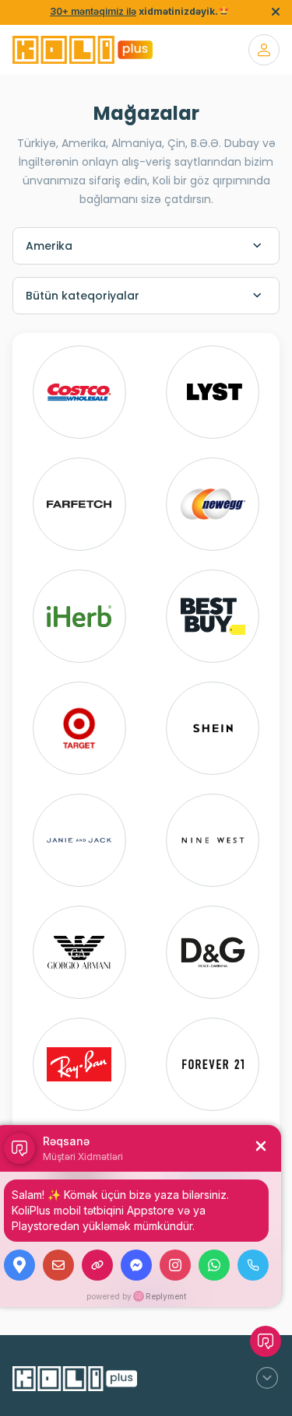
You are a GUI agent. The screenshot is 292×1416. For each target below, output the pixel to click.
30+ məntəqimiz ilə (93, 11)
